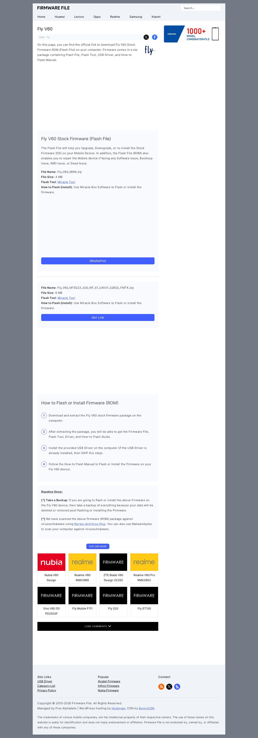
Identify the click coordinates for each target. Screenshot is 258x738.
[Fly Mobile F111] (82, 603)
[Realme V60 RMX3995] (82, 570)
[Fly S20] (113, 603)
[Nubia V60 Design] (51, 570)
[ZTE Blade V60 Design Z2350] (113, 570)
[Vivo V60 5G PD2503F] (51, 603)
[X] (169, 688)
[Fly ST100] (144, 603)
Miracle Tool (66, 182)
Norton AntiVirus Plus (90, 524)
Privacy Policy (46, 690)
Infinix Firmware (108, 686)
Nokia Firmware (108, 690)
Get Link (98, 317)
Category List (46, 686)
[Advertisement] (97, 95)
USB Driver (44, 681)
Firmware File (53, 7)
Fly (48, 37)
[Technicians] (177, 688)
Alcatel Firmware (109, 681)
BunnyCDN (146, 708)
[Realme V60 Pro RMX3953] (144, 570)
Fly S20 (113, 608)
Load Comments (96, 626)
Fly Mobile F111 (82, 608)
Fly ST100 (144, 608)
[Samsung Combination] (192, 35)
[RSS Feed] (161, 688)
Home (42, 37)
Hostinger (119, 708)
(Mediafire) (98, 261)
